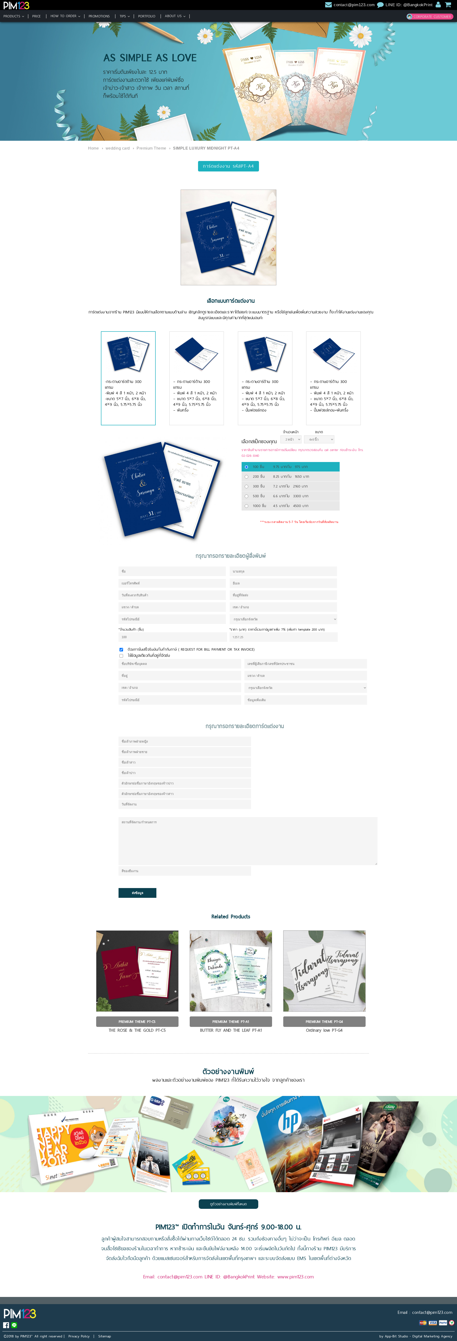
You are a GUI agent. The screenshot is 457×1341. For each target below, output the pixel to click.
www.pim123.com (296, 1276)
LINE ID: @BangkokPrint (410, 5)
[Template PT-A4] (228, 237)
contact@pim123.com (354, 5)
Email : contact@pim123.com (425, 1312)
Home (93, 148)
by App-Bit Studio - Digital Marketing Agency (415, 1336)
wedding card (118, 148)
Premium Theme (151, 148)
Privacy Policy (79, 1336)
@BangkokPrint (239, 1276)
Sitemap (104, 1336)
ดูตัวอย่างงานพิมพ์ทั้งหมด (228, 1204)
